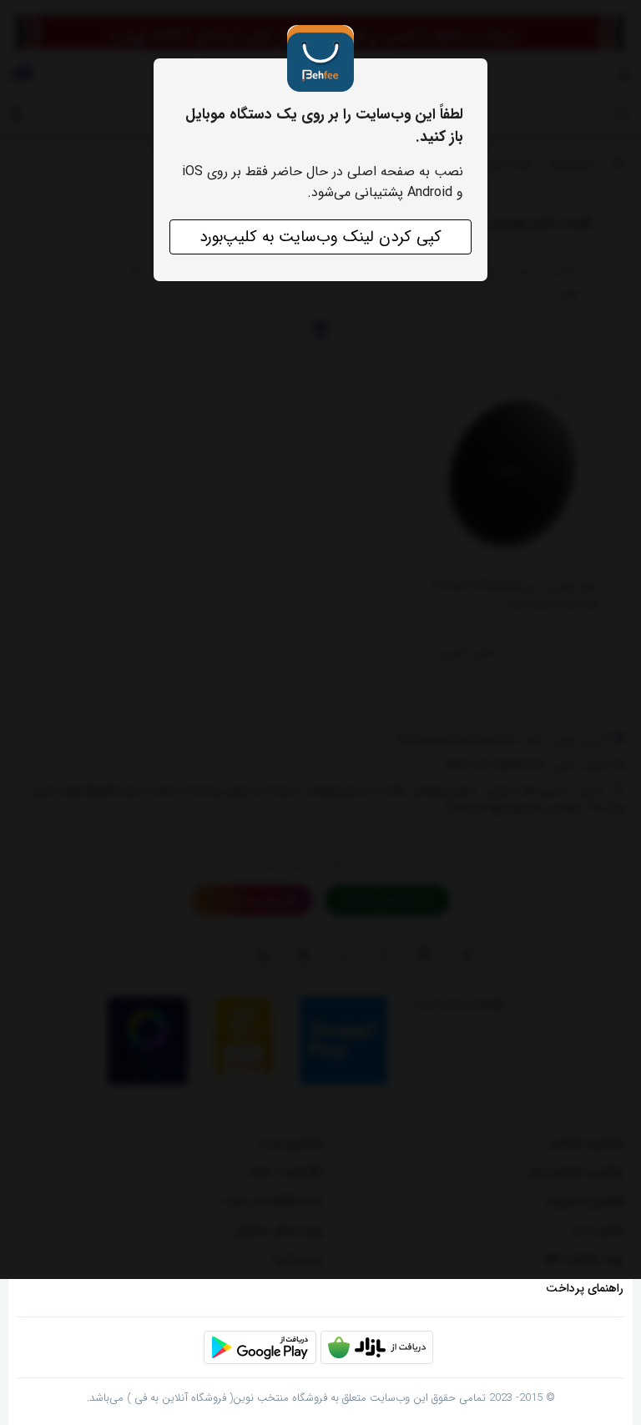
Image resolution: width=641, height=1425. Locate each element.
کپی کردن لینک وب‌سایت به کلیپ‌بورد (320, 236)
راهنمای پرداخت (584, 1288)
